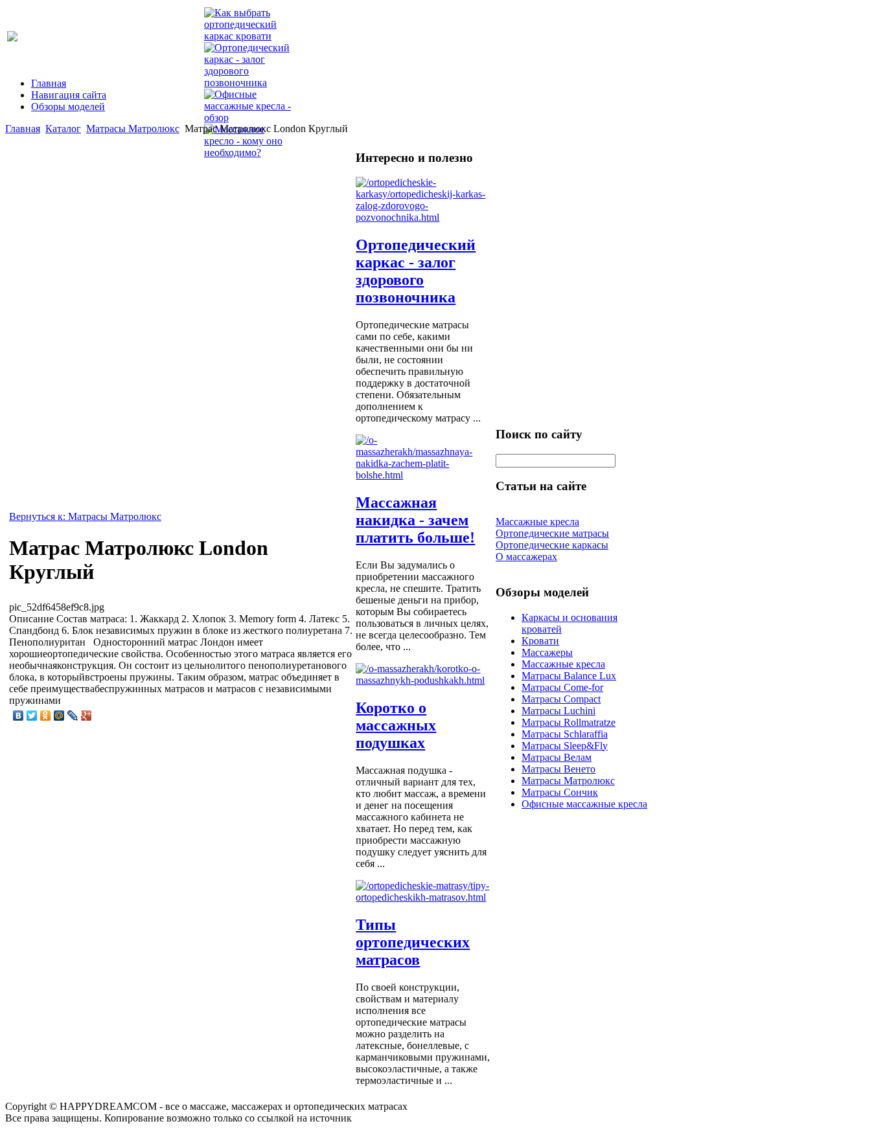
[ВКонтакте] (18, 715)
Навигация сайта (68, 94)
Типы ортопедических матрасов (413, 942)
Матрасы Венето (558, 768)
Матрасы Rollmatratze (568, 722)
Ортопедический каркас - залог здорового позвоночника (416, 271)
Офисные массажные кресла (584, 803)
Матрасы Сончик (560, 792)
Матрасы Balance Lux (569, 675)
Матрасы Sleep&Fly (565, 745)
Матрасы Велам (557, 757)
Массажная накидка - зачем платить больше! (415, 520)
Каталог (63, 128)
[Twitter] (32, 715)
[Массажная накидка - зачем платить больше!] (423, 474)
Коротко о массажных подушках (396, 725)
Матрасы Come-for (562, 687)
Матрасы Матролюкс (132, 128)
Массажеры (547, 652)
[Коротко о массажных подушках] (423, 680)
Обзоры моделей (68, 106)
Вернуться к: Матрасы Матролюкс (85, 516)
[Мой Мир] (59, 715)
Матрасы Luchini (558, 710)
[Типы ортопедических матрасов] (423, 897)
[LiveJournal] (73, 715)
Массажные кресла (563, 664)
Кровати (540, 640)
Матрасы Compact (561, 699)
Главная (48, 83)
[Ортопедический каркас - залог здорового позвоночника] (423, 217)
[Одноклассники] (45, 715)
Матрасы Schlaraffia (565, 733)
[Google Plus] (86, 715)
